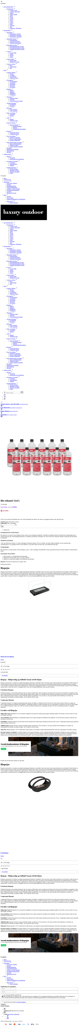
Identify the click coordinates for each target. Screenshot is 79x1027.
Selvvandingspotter (8, 6)
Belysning (9, 108)
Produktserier (10, 9)
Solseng (12, 115)
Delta (11, 24)
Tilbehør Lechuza (14, 145)
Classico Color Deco (15, 11)
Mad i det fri (10, 201)
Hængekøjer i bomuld (15, 34)
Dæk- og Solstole (11, 113)
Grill (8, 118)
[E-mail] (9, 991)
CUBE (11, 18)
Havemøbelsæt (13, 81)
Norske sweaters (14, 169)
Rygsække (12, 157)
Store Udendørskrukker (15, 143)
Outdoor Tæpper (14, 78)
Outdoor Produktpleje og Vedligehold (16, 199)
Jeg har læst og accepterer (15, 1002)
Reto (11, 65)
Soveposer (12, 162)
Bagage (9, 156)
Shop (5, 70)
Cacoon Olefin (10, 59)
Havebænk (12, 87)
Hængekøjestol (13, 40)
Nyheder (9, 196)
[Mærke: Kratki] (4, 513)
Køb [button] (2, 526)
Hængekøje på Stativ (12, 45)
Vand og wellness (11, 122)
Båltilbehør (12, 93)
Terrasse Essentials (11, 103)
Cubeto (11, 22)
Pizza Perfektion (14, 202)
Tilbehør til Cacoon (14, 62)
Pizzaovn (12, 99)
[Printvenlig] (1, 416)
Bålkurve (12, 92)
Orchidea (12, 25)
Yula (11, 27)
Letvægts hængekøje (15, 41)
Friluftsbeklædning (11, 167)
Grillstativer (13, 94)
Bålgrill (12, 119)
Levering (9, 191)
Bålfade (12, 90)
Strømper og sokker (14, 171)
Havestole (12, 85)
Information (7, 182)
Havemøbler (10, 80)
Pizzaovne (9, 97)
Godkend (3, 1004)
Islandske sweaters (14, 170)
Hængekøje (10, 32)
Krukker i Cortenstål (15, 137)
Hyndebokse (13, 104)
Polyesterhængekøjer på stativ (17, 48)
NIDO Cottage (13, 14)
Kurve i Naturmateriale (15, 139)
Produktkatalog (7, 179)
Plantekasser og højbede (13, 149)
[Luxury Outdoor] (39, 212)
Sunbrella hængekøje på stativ (17, 49)
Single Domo (13, 66)
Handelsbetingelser (11, 186)
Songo (11, 57)
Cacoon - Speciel (11, 64)
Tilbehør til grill (13, 120)
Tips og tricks (10, 198)
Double (12, 55)
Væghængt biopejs (14, 132)
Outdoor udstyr (7, 154)
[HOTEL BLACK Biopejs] (39, 615)
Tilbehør (15, 127)
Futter (11, 173)
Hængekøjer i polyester (15, 35)
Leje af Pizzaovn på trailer (16, 101)
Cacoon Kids (13, 52)
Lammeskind (13, 76)
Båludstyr (9, 89)
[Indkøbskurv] (5, 397)
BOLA (11, 20)
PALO (11, 17)
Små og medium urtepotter (16, 146)
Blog (5, 195)
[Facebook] (8, 1016)
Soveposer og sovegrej (12, 161)
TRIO (11, 15)
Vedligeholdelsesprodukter (19, 129)
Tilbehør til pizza (14, 98)
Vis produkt (5, 675)
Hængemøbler (7, 30)
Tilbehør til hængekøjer (15, 43)
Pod (11, 68)
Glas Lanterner (13, 109)
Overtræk (12, 75)
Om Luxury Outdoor (12, 183)
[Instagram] (8, 1018)
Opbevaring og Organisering (17, 159)
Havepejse (9, 148)
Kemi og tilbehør (14, 125)
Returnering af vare (11, 193)
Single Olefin (13, 60)
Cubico (11, 13)
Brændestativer (10, 150)
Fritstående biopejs (14, 134)
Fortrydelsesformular (12, 187)
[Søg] (22, 392)
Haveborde (12, 84)
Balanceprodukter (17, 126)
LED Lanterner (13, 111)
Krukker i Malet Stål (15, 140)
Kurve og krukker (11, 136)
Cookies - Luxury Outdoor (13, 188)
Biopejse (9, 131)
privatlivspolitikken (21, 1002)
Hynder (12, 74)
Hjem (5, 178)
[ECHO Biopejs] (39, 811)
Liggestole (12, 114)
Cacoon (9, 51)
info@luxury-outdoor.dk (13, 1014)
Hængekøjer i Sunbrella (15, 36)
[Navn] (9, 988)
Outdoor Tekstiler (11, 72)
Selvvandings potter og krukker (14, 142)
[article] (39, 719)
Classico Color (13, 10)
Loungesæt (12, 83)
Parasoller (12, 106)
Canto (11, 21)
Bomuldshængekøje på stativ (17, 46)
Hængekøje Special (12, 39)
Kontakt (9, 184)
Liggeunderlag (13, 164)
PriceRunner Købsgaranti (13, 190)
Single (11, 54)
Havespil (9, 152)
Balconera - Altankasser (15, 28)
